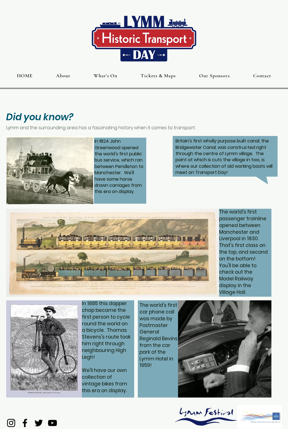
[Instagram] (11, 422)
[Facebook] (24, 422)
